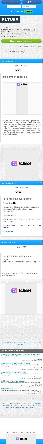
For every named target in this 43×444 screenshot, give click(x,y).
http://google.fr (8, 231)
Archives (14, 432)
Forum (7, 27)
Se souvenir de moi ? (18, 11)
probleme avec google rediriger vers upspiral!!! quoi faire (20, 354)
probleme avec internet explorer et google (15, 363)
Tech (14, 403)
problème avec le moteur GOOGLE (13, 381)
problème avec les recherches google (13, 372)
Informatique (5, 34)
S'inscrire (32, 2)
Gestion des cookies (30, 432)
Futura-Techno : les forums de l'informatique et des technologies (18, 30)
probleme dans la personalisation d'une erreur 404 (20, 342)
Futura (8, 432)
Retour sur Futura (11, 2)
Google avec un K (7, 388)
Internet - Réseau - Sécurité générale (24, 34)
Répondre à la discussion (21, 41)
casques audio (20, 407)
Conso (21, 432)
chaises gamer (31, 407)
